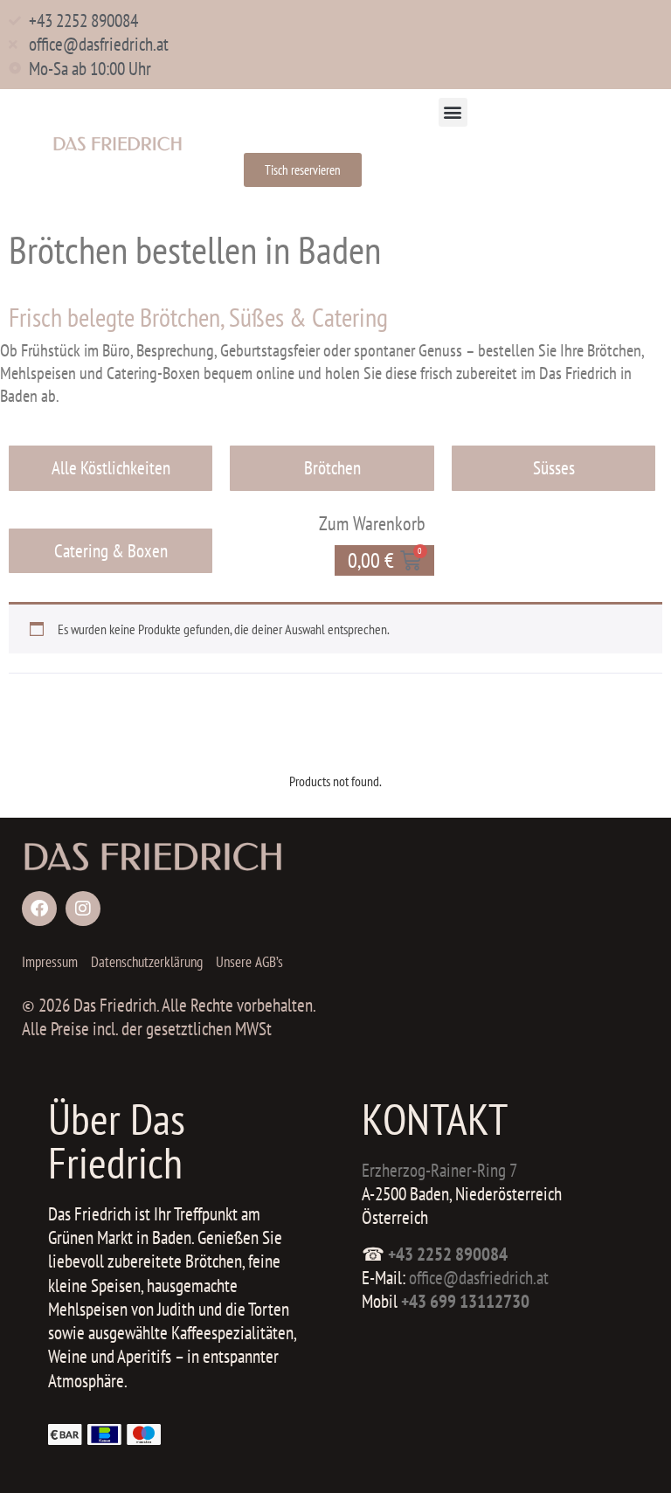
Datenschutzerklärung (147, 961)
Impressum (50, 961)
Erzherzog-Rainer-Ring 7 (439, 1170)
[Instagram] (83, 908)
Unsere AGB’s (249, 961)
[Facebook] (39, 908)
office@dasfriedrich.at (479, 1277)
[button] (453, 112)
